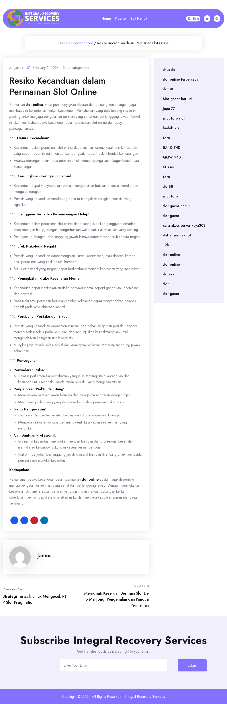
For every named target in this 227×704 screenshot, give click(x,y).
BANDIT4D (171, 147)
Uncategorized (82, 43)
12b (166, 245)
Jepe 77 (169, 108)
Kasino (120, 18)
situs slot (170, 69)
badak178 (171, 128)
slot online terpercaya (180, 79)
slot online (34, 104)
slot (166, 283)
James (44, 555)
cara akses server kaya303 (184, 225)
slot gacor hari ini (177, 206)
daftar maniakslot (177, 235)
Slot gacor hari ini (177, 98)
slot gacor (171, 215)
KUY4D (168, 167)
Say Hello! (138, 18)
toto (166, 137)
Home (106, 18)
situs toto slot (174, 118)
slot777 (169, 274)
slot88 (168, 89)
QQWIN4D (172, 157)
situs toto (170, 196)
